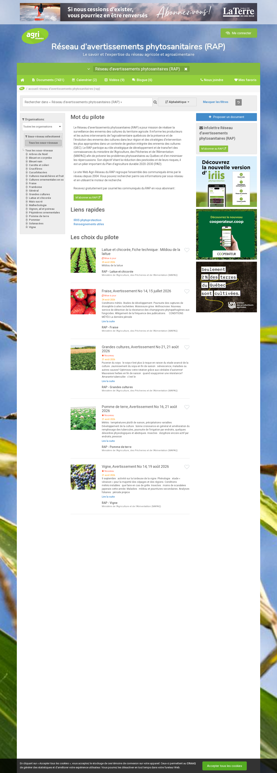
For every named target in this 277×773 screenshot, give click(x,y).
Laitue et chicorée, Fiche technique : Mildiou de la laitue (141, 251)
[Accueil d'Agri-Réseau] (35, 35)
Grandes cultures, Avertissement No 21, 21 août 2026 (140, 349)
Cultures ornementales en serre (48, 179)
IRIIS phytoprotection (87, 220)
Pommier (34, 219)
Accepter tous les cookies (224, 766)
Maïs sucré (36, 201)
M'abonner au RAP (87, 197)
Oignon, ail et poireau (41, 208)
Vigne (32, 227)
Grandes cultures (39, 194)
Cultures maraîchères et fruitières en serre (55, 176)
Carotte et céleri (39, 165)
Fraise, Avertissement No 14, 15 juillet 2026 (136, 291)
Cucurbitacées (38, 172)
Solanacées (36, 223)
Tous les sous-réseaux (39, 150)
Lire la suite (108, 321)
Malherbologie (38, 205)
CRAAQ (191, 763)
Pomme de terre (39, 216)
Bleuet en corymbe (40, 157)
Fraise (33, 183)
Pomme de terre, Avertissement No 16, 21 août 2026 (139, 409)
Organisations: (34, 119)
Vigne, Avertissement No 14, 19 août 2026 (135, 466)
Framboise (35, 186)
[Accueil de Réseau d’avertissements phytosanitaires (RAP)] (22, 80)
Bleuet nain (35, 161)
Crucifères (35, 168)
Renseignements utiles (89, 224)
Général (34, 190)
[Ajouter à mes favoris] (187, 250)
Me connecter (241, 33)
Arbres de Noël (38, 154)
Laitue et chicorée (40, 197)
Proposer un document (228, 117)
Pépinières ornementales (44, 212)
